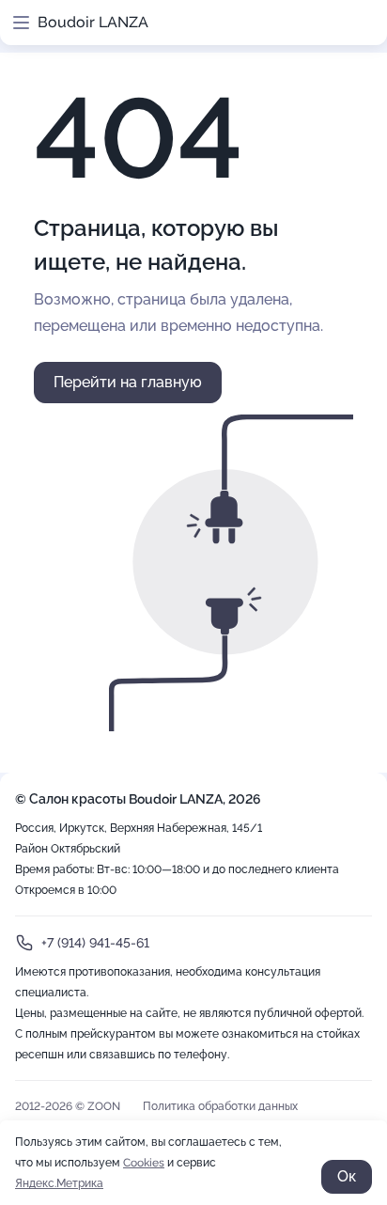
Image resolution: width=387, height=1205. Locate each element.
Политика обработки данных (220, 1106)
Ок (346, 1176)
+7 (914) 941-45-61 (95, 942)
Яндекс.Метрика (59, 1183)
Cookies (143, 1162)
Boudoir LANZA (93, 22)
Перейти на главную (128, 382)
